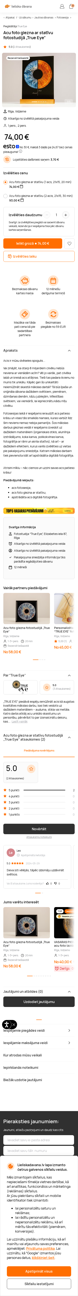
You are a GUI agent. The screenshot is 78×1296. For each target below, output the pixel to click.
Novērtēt (39, 829)
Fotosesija (63, 17)
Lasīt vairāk (19, 721)
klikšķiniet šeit (43, 1257)
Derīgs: (65, 968)
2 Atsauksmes (22, 47)
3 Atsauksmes (62, 689)
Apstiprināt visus (39, 1271)
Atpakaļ (10, 17)
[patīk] (69, 243)
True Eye (22, 26)
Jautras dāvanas (43, 17)
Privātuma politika (40, 1248)
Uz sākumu (25, 17)
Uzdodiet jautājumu (39, 1001)
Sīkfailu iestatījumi (39, 1284)
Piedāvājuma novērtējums (39, 750)
